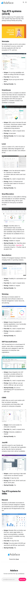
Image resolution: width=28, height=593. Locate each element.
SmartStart (19, 245)
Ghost (17, 559)
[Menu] (26, 2)
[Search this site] (23, 2)
